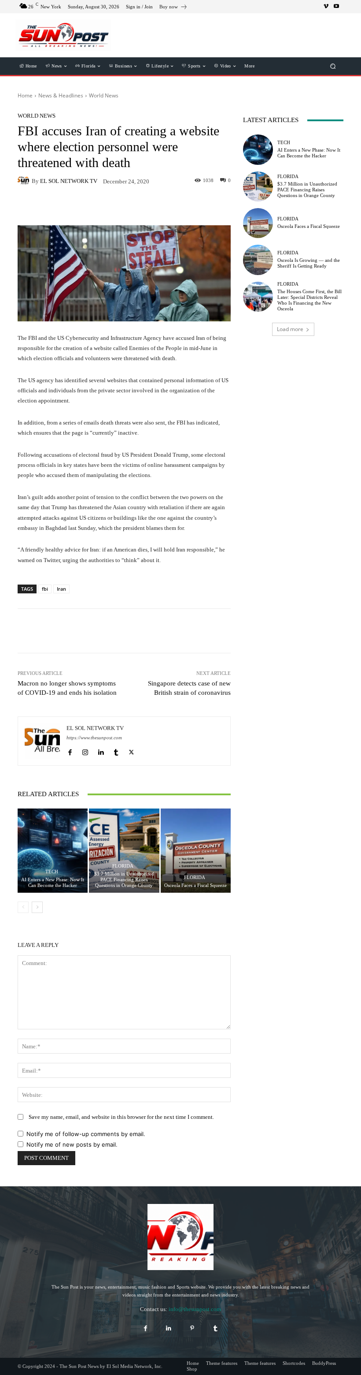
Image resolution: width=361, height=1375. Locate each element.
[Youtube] (336, 6)
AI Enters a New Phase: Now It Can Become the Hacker (52, 882)
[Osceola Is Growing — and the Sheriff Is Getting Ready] (258, 260)
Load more (290, 329)
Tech (51, 871)
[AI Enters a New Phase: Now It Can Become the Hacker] (53, 851)
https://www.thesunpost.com (94, 737)
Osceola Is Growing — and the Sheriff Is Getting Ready (308, 262)
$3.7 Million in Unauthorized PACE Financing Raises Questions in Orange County (124, 879)
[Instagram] (85, 750)
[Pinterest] (192, 1328)
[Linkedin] (100, 750)
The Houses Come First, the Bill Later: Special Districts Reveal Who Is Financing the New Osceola (309, 300)
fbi (45, 588)
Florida (122, 866)
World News (103, 95)
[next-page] (37, 907)
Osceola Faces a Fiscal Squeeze (195, 885)
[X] (131, 750)
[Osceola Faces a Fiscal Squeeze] (196, 851)
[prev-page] (23, 907)
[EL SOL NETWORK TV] (25, 180)
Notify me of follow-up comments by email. (85, 1133)
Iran (61, 588)
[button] (333, 66)
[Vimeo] (325, 6)
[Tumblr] (116, 750)
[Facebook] (69, 750)
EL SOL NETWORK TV (68, 181)
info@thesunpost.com (195, 1309)
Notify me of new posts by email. (72, 1144)
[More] (173, 631)
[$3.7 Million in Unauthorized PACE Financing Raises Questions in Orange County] (124, 851)
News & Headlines (60, 95)
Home (25, 95)
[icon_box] (173, 7)
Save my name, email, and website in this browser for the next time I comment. (121, 1117)
